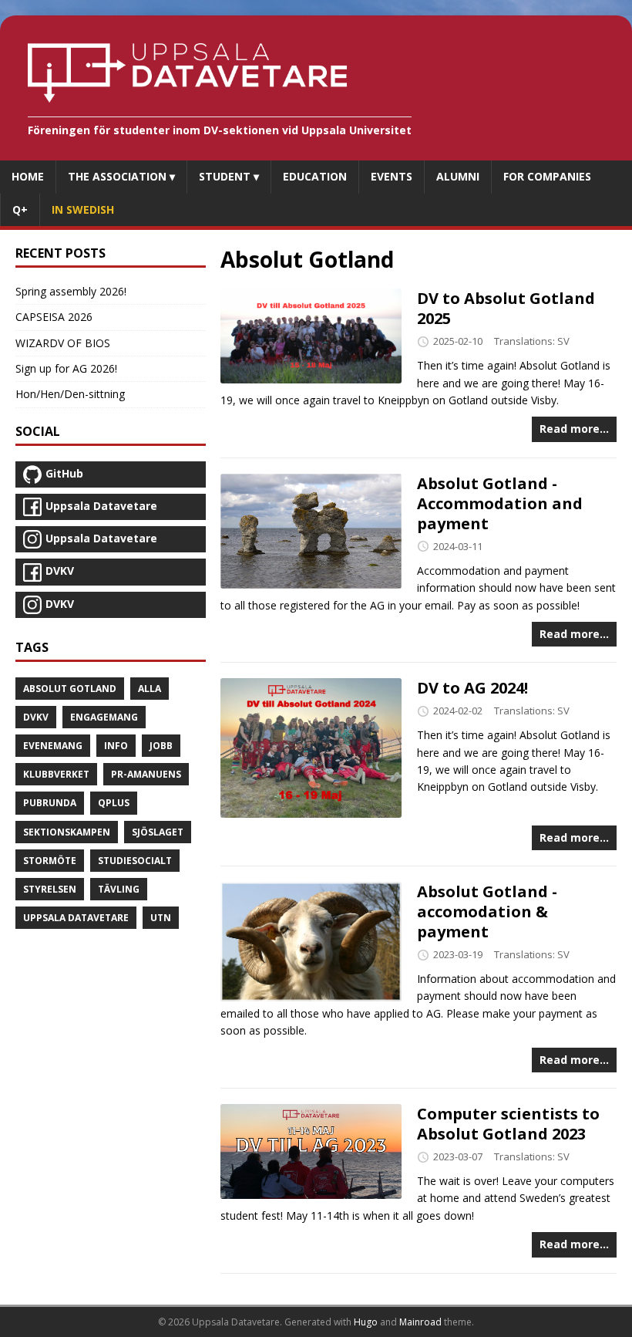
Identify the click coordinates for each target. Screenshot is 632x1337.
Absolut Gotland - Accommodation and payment (500, 503)
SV (563, 341)
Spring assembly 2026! (70, 291)
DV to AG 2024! (472, 687)
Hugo (366, 1322)
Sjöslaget (157, 832)
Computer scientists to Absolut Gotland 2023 (508, 1123)
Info (116, 745)
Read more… (574, 428)
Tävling (119, 889)
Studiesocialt (135, 860)
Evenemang (52, 745)
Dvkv (36, 717)
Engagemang (104, 717)
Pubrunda (49, 802)
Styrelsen (49, 889)
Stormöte (49, 860)
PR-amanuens (146, 774)
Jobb (161, 745)
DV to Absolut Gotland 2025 (506, 308)
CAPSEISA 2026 (53, 316)
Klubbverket (56, 774)
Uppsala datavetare (76, 917)
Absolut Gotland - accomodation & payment (487, 911)
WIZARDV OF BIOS (62, 343)
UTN (160, 917)
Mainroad (420, 1322)
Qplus (113, 802)
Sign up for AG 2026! (66, 368)
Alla (149, 688)
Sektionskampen (66, 832)
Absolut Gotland (69, 688)
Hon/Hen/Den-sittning (70, 394)
